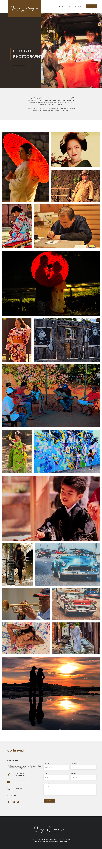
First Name (47, 763)
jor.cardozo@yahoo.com (22, 782)
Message (46, 783)
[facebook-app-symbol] (8, 802)
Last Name (74, 763)
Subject (73, 773)
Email (45, 773)
